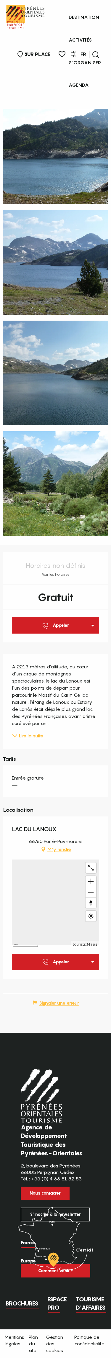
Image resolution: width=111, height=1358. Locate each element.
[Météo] (73, 55)
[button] (95, 54)
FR (83, 54)
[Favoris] (62, 54)
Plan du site (33, 1343)
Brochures (21, 1303)
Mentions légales (14, 1340)
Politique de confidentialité (89, 1340)
